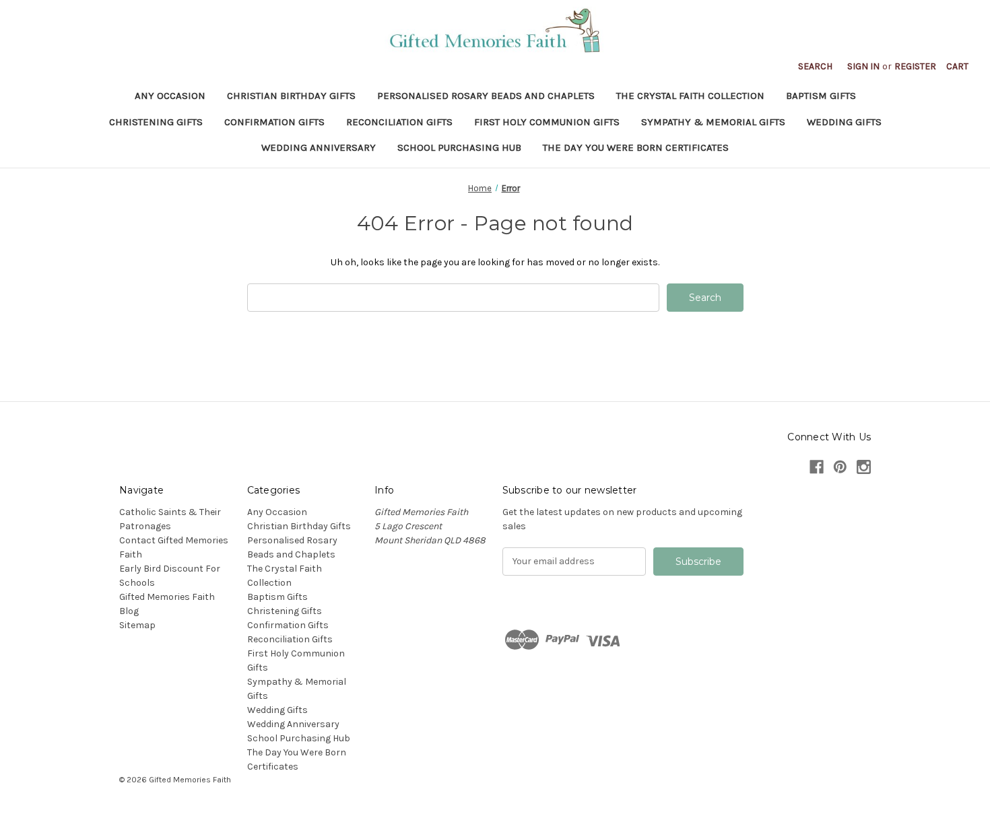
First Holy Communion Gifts (547, 122)
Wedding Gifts (844, 122)
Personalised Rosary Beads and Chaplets (486, 96)
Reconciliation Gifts (399, 122)
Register (915, 66)
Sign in (863, 66)
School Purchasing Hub (459, 147)
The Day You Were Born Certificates (636, 147)
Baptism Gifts (821, 96)
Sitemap (137, 625)
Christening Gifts (156, 122)
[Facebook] (817, 467)
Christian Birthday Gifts (291, 96)
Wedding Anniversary (318, 147)
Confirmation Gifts (274, 122)
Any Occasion (170, 96)
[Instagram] (864, 467)
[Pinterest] (840, 467)
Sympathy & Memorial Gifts (713, 122)
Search (815, 66)
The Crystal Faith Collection (690, 96)
